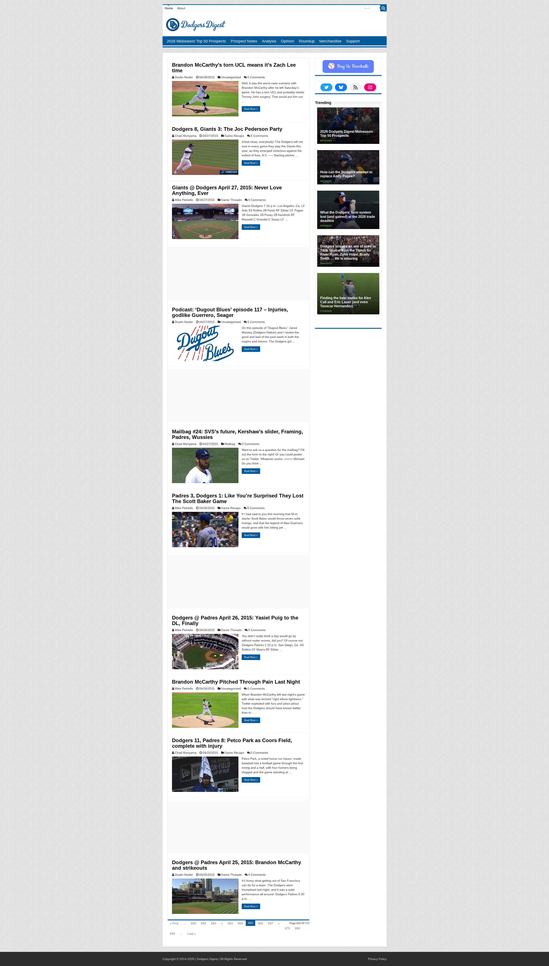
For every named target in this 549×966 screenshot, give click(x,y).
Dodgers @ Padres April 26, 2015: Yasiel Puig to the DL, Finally (235, 620)
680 (297, 928)
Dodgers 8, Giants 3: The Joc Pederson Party (227, 129)
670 (287, 928)
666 (260, 923)
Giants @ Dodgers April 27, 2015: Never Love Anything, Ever (227, 190)
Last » (191, 933)
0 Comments (256, 77)
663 (230, 923)
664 (240, 923)
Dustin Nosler (184, 77)
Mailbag (230, 444)
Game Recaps (234, 135)
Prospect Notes (244, 41)
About (181, 8)
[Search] (383, 8)
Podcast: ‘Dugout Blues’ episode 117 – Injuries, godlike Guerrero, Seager (230, 312)
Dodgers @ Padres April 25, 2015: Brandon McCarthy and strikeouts (236, 865)
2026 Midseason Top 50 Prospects (196, 41)
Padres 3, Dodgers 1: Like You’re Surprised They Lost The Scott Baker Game (237, 498)
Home (169, 8)
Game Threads (231, 200)
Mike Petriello (184, 200)
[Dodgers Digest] (196, 23)
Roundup (307, 41)
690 (172, 933)
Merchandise (330, 41)
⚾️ (348, 66)
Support (353, 41)
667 (270, 923)
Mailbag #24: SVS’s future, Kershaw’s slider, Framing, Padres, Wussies (237, 434)
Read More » (251, 108)
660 (213, 923)
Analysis (269, 41)
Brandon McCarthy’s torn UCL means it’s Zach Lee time (234, 67)
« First (174, 923)
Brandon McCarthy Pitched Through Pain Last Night (236, 682)
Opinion (287, 41)
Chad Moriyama (185, 135)
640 (193, 923)
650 (203, 923)
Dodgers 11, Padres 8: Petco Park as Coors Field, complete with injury (232, 743)
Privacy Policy (377, 959)
